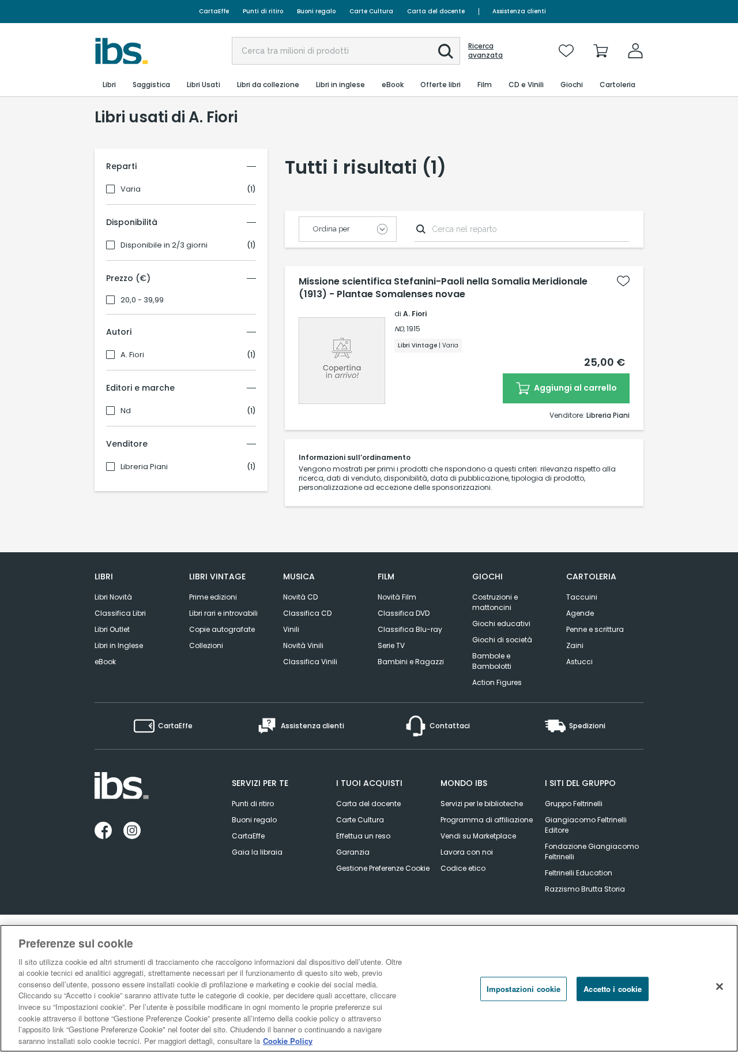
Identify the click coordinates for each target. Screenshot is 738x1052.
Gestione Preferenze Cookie (383, 868)
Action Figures (497, 682)
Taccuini (581, 597)
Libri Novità (113, 597)
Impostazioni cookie (523, 988)
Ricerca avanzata (485, 51)
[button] (445, 51)
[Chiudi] (719, 986)
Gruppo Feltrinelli (574, 803)
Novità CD (300, 597)
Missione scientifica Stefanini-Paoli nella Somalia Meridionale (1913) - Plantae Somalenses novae (443, 288)
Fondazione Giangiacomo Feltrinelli (592, 851)
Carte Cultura (371, 11)
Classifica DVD (404, 613)
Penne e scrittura (595, 629)
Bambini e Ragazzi (411, 662)
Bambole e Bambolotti (491, 661)
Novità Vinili (303, 645)
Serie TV (391, 645)
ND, (399, 329)
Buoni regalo (316, 11)
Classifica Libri (120, 613)
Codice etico (462, 868)
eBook (105, 662)
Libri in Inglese (119, 645)
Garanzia (353, 852)
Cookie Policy (287, 1040)
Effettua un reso (363, 836)
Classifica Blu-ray (410, 629)
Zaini (574, 645)
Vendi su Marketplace (478, 836)
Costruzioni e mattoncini (495, 602)
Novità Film (397, 597)
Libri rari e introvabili (223, 613)
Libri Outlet (112, 629)
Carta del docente (436, 11)
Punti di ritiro (263, 11)
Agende (580, 613)
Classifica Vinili (310, 662)
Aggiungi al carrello (574, 388)
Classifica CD (307, 613)
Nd (126, 410)
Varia (131, 189)
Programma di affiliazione (486, 820)
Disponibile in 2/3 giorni (164, 245)
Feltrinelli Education (578, 873)
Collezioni (206, 645)
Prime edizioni (213, 597)
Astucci (579, 662)
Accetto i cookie (612, 988)
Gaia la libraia (257, 852)
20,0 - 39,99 (142, 300)
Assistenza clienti (519, 11)
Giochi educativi (501, 623)
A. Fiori (132, 355)
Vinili (291, 629)
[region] (369, 988)
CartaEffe (214, 11)
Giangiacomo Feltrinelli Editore (586, 825)
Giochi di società (502, 640)
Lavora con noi (466, 852)
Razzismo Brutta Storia (585, 889)
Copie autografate (222, 629)
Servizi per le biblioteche (481, 803)
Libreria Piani (144, 466)
